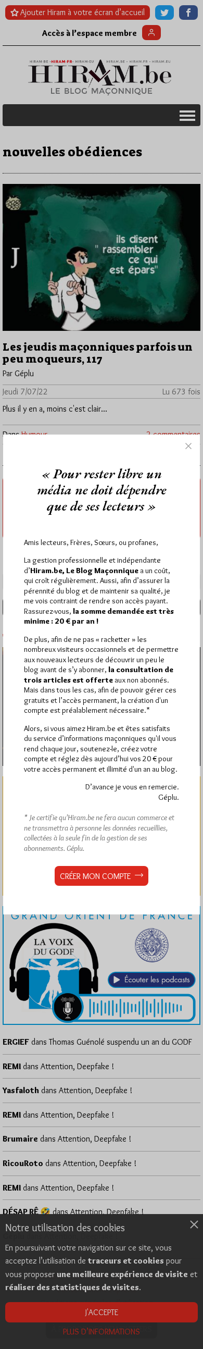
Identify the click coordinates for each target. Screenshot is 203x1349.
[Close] (188, 446)
